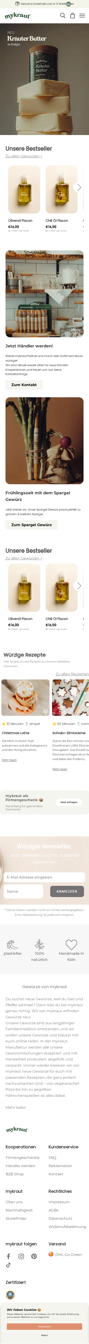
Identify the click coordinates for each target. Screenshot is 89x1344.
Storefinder (16, 1218)
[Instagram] (21, 1256)
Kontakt (56, 1174)
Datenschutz (60, 1218)
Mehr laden (15, 1107)
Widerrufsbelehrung (67, 1227)
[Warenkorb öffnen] (72, 15)
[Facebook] (8, 1256)
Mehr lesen (9, 760)
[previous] (10, 187)
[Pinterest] (34, 1256)
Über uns (14, 1202)
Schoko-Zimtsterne (69, 732)
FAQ (52, 1157)
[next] (78, 187)
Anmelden (67, 891)
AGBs (53, 1210)
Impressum (59, 1202)
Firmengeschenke (22, 1157)
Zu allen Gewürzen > (23, 156)
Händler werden (20, 1166)
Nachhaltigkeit (19, 1210)
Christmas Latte (15, 732)
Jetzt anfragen (68, 802)
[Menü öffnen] (82, 15)
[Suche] (63, 15)
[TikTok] (8, 1265)
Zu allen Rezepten (72, 674)
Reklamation (60, 1166)
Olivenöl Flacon (20, 220)
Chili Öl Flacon (57, 220)
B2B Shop (15, 1174)
